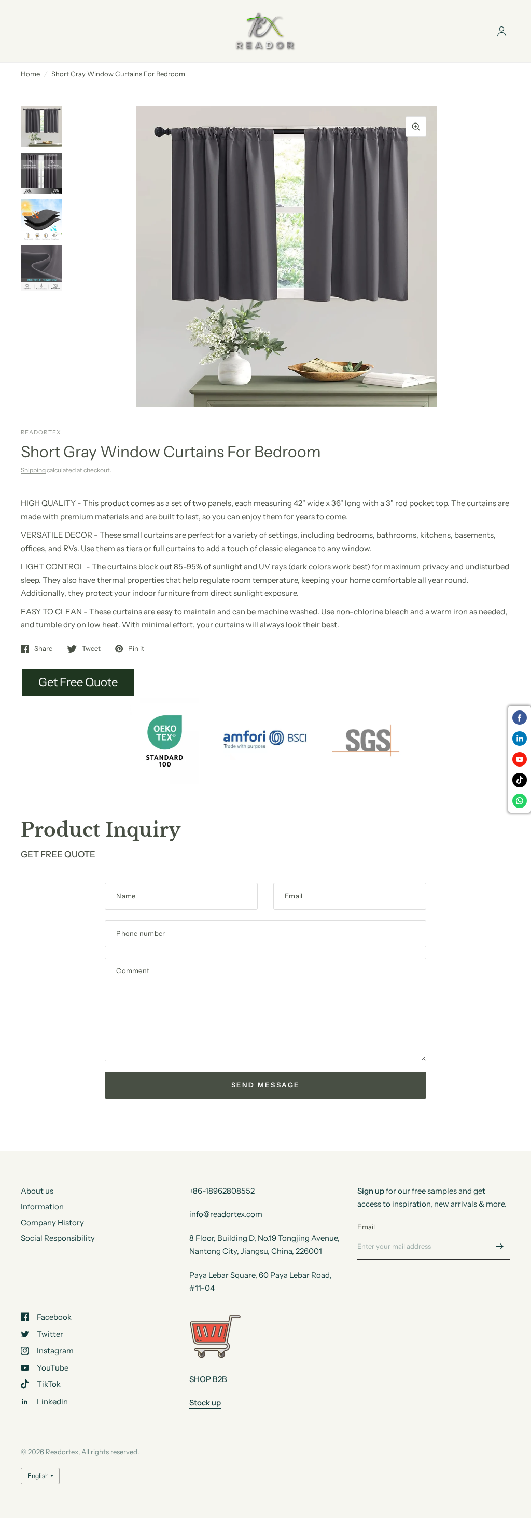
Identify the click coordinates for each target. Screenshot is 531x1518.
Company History (52, 1222)
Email (366, 1227)
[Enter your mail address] (500, 1246)
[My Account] (501, 31)
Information (42, 1206)
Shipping (33, 470)
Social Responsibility (58, 1238)
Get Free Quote (78, 682)
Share (43, 649)
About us (37, 1191)
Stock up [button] (205, 1402)
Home (30, 74)
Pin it (136, 649)
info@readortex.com (225, 1214)
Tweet (91, 649)
